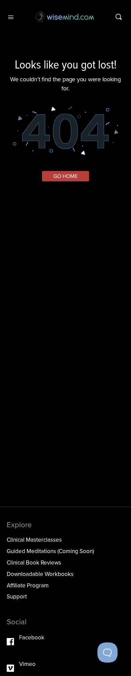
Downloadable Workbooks (40, 574)
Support (17, 596)
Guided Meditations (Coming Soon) (50, 551)
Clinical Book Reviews (34, 562)
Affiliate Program (28, 585)
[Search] (119, 17)
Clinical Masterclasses (34, 540)
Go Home (65, 176)
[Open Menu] (11, 16)
